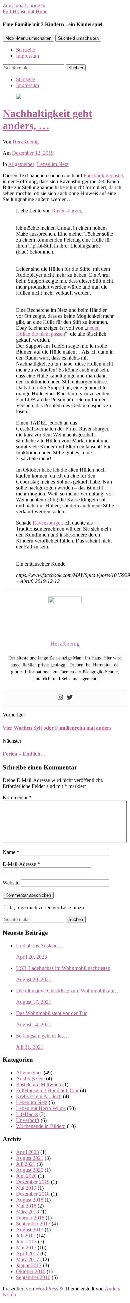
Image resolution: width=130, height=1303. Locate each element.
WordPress (46, 1288)
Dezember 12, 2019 (33, 153)
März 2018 (27, 1212)
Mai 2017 (26, 1247)
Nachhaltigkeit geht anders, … (47, 119)
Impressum (27, 56)
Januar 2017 (29, 1265)
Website (11, 882)
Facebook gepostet (103, 175)
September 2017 (33, 1223)
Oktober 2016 (30, 1271)
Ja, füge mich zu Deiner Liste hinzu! (47, 907)
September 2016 (33, 1277)
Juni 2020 (26, 1176)
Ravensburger (66, 210)
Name (11, 852)
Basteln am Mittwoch (38, 1084)
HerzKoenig (26, 141)
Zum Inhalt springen (24, 5)
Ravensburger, (48, 523)
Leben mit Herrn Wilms (41, 1108)
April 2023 (27, 1152)
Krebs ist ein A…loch (39, 1096)
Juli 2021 (25, 1164)
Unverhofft (27, 1120)
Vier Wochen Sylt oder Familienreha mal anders (57, 728)
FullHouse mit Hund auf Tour (47, 1090)
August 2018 (29, 1200)
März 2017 (27, 1259)
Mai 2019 (26, 1188)
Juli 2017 (25, 1235)
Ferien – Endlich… (24, 754)
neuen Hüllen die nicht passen (58, 331)
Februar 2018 (30, 1217)
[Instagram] (60, 697)
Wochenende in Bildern (41, 1126)
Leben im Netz (52, 164)
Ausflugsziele (30, 1078)
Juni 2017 (26, 1241)
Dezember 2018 (33, 1194)
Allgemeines (21, 164)
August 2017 (29, 1229)
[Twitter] (70, 697)
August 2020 (29, 1170)
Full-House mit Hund (25, 11)
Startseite (25, 50)
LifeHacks (27, 1114)
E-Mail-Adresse (21, 864)
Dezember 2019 (33, 1182)
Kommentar (17, 797)
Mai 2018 (26, 1206)
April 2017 (27, 1253)
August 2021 (29, 1158)
